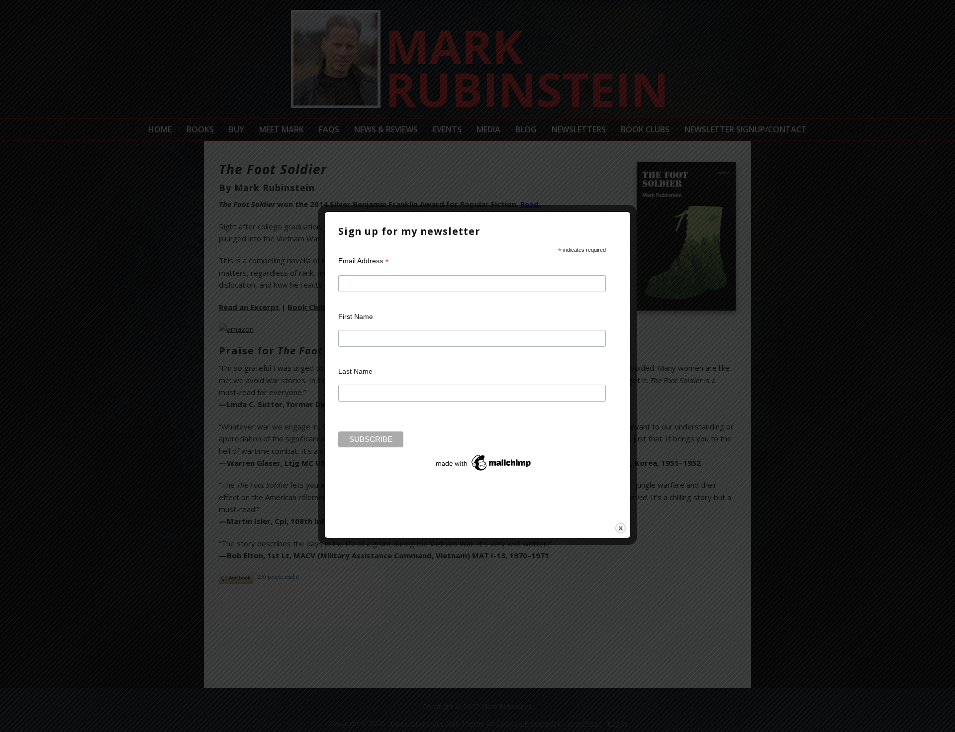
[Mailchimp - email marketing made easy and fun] (484, 471)
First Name (355, 316)
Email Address (363, 261)
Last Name (355, 371)
